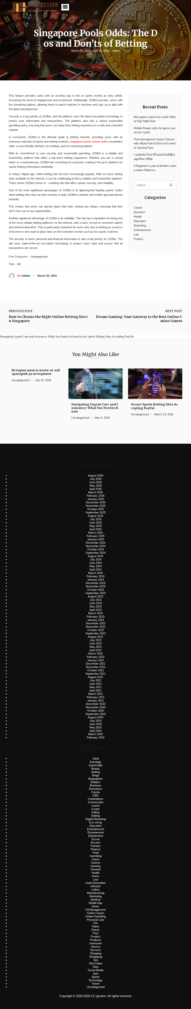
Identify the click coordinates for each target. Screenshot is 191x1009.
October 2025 (95, 509)
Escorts (95, 842)
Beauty (95, 768)
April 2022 (96, 650)
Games (95, 862)
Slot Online (95, 963)
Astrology (95, 761)
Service (95, 946)
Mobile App (95, 903)
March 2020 (95, 734)
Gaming (95, 866)
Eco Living (95, 822)
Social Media (95, 970)
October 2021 (95, 670)
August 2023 (95, 596)
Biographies (95, 778)
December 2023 (95, 583)
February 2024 (95, 576)
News (95, 906)
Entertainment (142, 230)
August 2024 (95, 556)
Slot (95, 960)
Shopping (95, 953)
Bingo (95, 775)
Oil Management (95, 909)
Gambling (95, 856)
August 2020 (95, 717)
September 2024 (95, 552)
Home (95, 876)
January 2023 (95, 619)
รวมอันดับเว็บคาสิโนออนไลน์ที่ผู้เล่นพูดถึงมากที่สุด (154, 156)
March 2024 (95, 572)
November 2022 (95, 626)
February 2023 (95, 616)
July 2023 (95, 599)
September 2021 (95, 673)
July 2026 (95, 478)
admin (116, 50)
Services (95, 950)
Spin (95, 973)
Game (95, 859)
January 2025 (95, 539)
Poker (95, 926)
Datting (95, 815)
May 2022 (96, 646)
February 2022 (95, 656)
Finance (95, 849)
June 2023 (95, 603)
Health (138, 216)
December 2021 (95, 663)
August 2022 (95, 636)
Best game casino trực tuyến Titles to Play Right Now (155, 119)
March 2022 (95, 653)
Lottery (95, 889)
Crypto (95, 808)
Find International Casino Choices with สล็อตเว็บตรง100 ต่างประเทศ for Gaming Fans (155, 143)
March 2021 (95, 693)
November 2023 (95, 586)
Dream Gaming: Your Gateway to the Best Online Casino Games (139, 319)
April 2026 (96, 489)
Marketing (140, 225)
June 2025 (95, 522)
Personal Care (95, 919)
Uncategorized (39, 256)
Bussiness (95, 788)
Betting (95, 772)
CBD (95, 795)
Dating (95, 812)
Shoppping (95, 956)
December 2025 (95, 502)
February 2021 (95, 697)
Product (138, 238)
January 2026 (95, 499)
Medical (95, 899)
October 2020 (95, 710)
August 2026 (95, 475)
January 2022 (95, 660)
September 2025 (95, 512)
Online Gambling (95, 916)
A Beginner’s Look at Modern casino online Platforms (155, 168)
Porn (95, 933)
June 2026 (95, 482)
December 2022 (95, 623)
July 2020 (95, 720)
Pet (95, 923)
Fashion (95, 845)
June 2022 (95, 643)
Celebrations (95, 798)
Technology (95, 980)
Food (96, 852)
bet (19, 263)
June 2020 (95, 724)
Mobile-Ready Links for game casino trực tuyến (154, 130)
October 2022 (95, 630)
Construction (95, 802)
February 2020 (95, 737)
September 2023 (95, 593)
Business (139, 212)
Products (95, 939)
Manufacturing (95, 892)
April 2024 (96, 569)
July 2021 (95, 680)
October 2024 (95, 549)
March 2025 (95, 532)
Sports (96, 976)
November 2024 (95, 546)
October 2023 (95, 589)
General (95, 869)
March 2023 (95, 613)
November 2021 (95, 666)
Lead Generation (95, 882)
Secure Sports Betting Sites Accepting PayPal (154, 406)
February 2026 (95, 495)
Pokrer (95, 929)
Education (140, 221)
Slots (96, 966)
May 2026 (96, 485)
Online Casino (95, 913)
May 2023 (96, 606)
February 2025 (95, 536)
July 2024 (95, 559)
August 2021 (95, 677)
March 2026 (95, 492)
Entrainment (95, 835)
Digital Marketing (95, 819)
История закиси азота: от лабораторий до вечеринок (36, 372)
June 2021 (95, 683)
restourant (95, 943)
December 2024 (95, 542)
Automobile (95, 765)
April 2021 (96, 690)
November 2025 (95, 505)
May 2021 (96, 687)
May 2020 (96, 727)
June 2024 (95, 562)
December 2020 (95, 703)
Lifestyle (95, 886)
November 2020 (95, 707)
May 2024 (96, 566)
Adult (96, 758)
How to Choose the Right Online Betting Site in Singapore (48, 319)
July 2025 (95, 519)
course (95, 805)
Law (136, 234)
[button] (65, 7)
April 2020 (96, 730)
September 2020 (95, 714)
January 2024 (95, 579)
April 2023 (96, 609)
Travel (95, 983)
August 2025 (95, 515)
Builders (96, 782)
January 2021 (95, 700)
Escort (96, 839)
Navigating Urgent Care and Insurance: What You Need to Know (94, 408)
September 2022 (95, 633)
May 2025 (96, 525)
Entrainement (95, 832)
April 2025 (96, 529)
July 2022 (95, 640)
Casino (138, 207)
